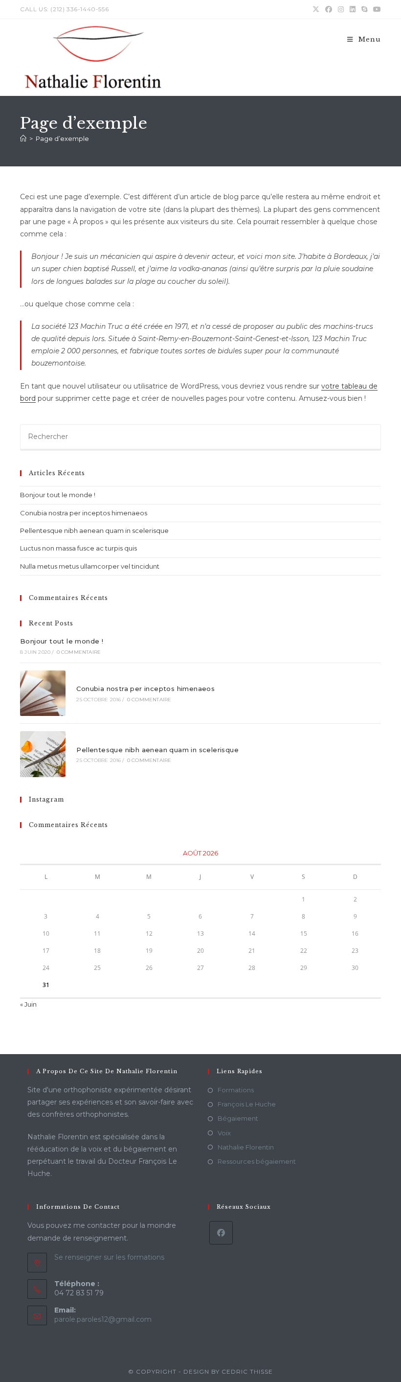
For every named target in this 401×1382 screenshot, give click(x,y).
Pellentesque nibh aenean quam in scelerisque (94, 530)
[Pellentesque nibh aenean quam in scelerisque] (43, 754)
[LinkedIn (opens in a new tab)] (352, 9)
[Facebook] (221, 1232)
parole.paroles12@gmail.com (103, 1319)
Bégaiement (238, 1118)
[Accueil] (23, 138)
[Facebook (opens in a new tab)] (328, 9)
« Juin (28, 1004)
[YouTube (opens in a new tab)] (375, 9)
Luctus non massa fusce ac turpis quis (78, 548)
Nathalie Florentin (246, 1147)
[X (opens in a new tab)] (316, 9)
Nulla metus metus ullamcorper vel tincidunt (89, 566)
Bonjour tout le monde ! (57, 495)
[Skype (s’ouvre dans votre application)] (364, 9)
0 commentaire (79, 652)
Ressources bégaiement (257, 1161)
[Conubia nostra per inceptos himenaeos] (43, 693)
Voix (224, 1133)
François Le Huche (247, 1104)
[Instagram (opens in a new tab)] (341, 9)
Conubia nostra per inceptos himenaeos (83, 513)
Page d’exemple (62, 138)
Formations (236, 1090)
